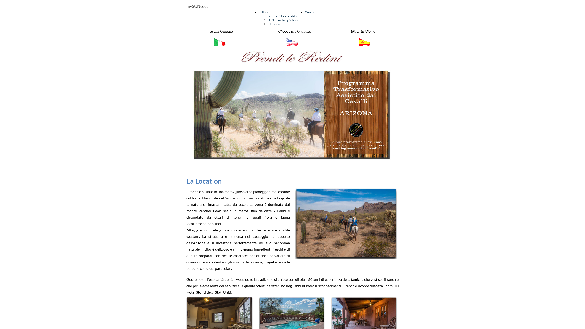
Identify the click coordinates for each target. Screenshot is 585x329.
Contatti (311, 12)
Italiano (263, 12)
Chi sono (274, 24)
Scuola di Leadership (282, 16)
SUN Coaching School (283, 20)
